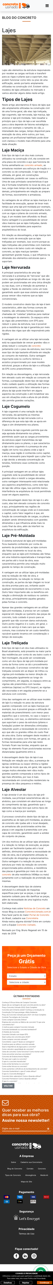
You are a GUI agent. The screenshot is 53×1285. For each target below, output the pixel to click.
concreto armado (33, 165)
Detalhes (8, 1282)
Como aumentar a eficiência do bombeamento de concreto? (24, 1069)
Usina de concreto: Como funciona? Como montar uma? (23, 1052)
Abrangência (30, 1175)
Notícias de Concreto (35, 908)
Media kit (44, 1175)
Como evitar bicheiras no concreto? (15, 1064)
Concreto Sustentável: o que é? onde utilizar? (19, 1071)
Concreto (42, 1169)
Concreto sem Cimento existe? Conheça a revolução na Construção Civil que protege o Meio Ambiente (23, 1011)
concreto (36, 345)
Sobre (13, 1162)
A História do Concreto (10, 1032)
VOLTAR (8, 1085)
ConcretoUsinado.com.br (38, 911)
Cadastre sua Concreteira (31, 1162)
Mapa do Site (26, 1181)
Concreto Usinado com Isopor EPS (15, 1034)
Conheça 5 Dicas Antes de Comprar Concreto (19, 1002)
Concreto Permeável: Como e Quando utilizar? (19, 1079)
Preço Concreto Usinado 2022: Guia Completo (19, 1007)
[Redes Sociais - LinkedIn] (25, 1256)
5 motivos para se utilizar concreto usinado (18, 1044)
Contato (30, 1169)
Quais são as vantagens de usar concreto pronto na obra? (24, 1005)
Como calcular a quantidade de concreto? (18, 1049)
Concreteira (32, 918)
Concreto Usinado (26, 924)
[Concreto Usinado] (26, 1146)
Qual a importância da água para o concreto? (19, 1047)
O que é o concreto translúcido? (14, 1061)
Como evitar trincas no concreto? (14, 1066)
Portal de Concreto (39, 915)
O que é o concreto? (9, 1081)
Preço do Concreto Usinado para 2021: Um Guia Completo (24, 1015)
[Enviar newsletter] (49, 1128)
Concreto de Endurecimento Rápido (15, 1056)
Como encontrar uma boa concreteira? (16, 1054)
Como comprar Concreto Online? (14, 1020)
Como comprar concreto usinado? (15, 1039)
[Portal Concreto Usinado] (16, 5)
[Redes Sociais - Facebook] (16, 1256)
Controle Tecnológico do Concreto (15, 1017)
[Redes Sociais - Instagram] (34, 1256)
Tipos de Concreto (13, 1175)
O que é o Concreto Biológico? (13, 1074)
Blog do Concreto (14, 1169)
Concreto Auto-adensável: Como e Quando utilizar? (21, 1076)
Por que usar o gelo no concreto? (14, 1059)
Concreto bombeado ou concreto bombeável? (19, 1029)
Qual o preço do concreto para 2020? (16, 1037)
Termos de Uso (26, 1233)
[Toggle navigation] (47, 5)
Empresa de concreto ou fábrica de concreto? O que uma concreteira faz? (23, 1023)
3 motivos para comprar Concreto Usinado (18, 1027)
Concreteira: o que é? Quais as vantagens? (18, 1042)
